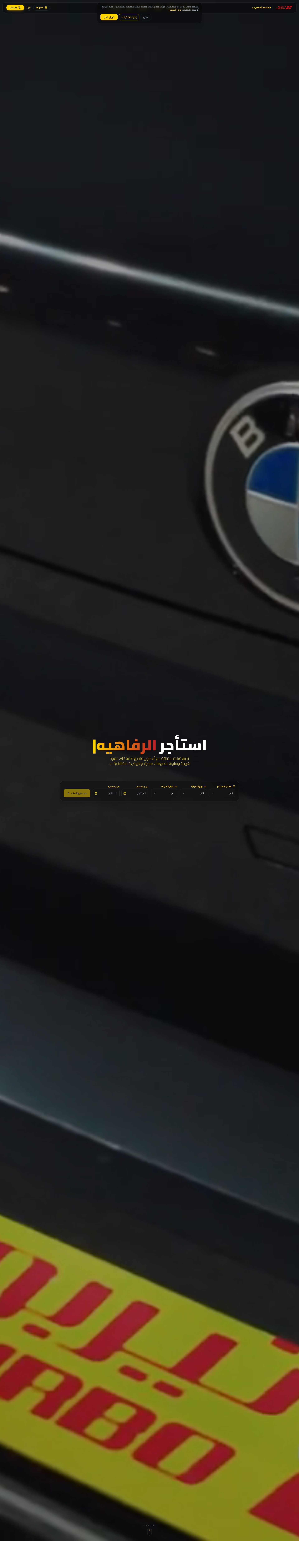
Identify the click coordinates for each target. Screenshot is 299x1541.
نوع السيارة (197, 786)
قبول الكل (109, 17)
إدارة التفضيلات (129, 17)
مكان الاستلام (224, 786)
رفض (145, 17)
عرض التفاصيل (175, 10)
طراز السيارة (167, 786)
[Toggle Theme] (29, 8)
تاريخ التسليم (113, 786)
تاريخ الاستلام (142, 786)
